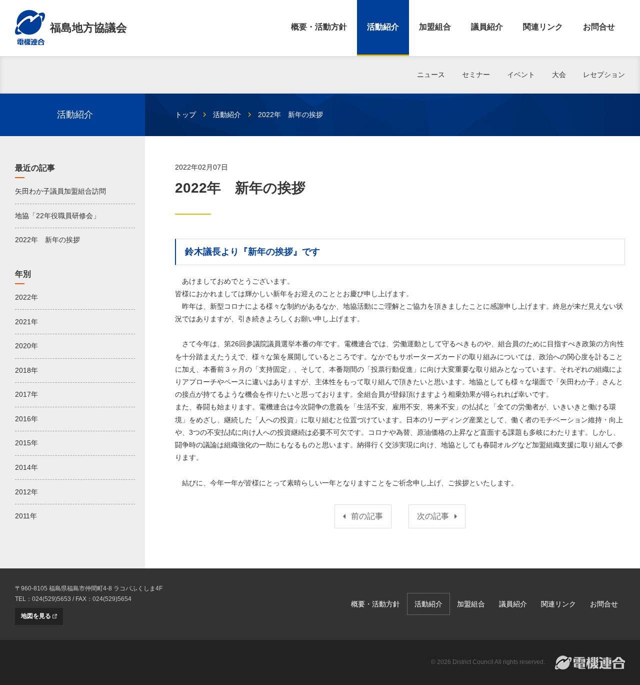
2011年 (26, 516)
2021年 (26, 322)
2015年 (26, 443)
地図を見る (36, 615)
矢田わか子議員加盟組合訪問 (60, 191)
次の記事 (433, 516)
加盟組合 (435, 27)
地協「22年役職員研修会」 (57, 216)
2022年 (26, 297)
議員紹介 (487, 27)
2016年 (26, 419)
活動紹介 (383, 27)
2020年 (26, 346)
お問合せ (599, 27)
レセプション (604, 75)
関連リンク (543, 27)
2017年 (26, 394)
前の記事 (367, 516)
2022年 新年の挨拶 (47, 240)
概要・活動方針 (319, 27)
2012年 (26, 492)
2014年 (26, 467)
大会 (559, 75)
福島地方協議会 (88, 28)
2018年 (26, 370)
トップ (185, 115)
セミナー (476, 75)
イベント (521, 75)
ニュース (431, 75)
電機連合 (590, 662)
